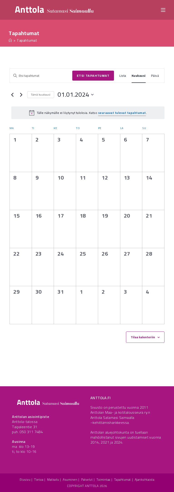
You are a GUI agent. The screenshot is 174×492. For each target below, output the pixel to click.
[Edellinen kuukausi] (12, 94)
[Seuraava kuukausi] (21, 94)
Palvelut (87, 479)
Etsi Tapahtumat (93, 76)
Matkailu (53, 479)
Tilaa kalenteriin (143, 337)
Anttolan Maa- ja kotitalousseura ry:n (120, 412)
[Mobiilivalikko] (163, 9)
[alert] (87, 112)
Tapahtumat (27, 40)
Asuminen (70, 479)
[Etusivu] (10, 40)
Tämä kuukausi (41, 94)
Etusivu (25, 479)
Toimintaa (103, 479)
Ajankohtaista (145, 479)
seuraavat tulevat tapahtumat (122, 113)
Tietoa (38, 479)
